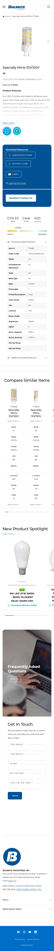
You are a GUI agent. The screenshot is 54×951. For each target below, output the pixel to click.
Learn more (12, 421)
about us (12, 881)
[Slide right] (48, 41)
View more (8, 534)
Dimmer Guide (20, 163)
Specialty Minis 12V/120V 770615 (25, 16)
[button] (4, 7)
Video (15, 174)
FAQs (13, 679)
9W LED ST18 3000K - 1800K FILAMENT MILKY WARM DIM (22, 597)
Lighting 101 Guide (17, 183)
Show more (8, 123)
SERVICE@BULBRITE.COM (28, 889)
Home (7, 16)
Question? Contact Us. (21, 198)
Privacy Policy (20, 939)
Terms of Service (33, 939)
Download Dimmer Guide (24, 605)
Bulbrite (30, 945)
